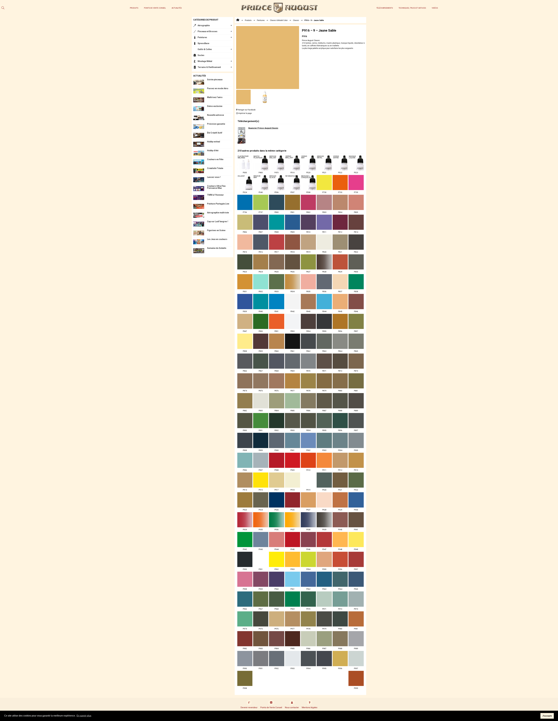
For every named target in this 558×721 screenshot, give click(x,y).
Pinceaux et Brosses (207, 31)
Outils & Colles (205, 49)
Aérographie (204, 25)
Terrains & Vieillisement (209, 67)
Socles (201, 55)
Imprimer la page (245, 113)
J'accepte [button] (547, 716)
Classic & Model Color (279, 20)
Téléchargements (384, 8)
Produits (134, 8)
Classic (296, 20)
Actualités (177, 8)
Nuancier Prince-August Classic (263, 128)
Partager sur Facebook (246, 110)
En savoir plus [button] (84, 715)
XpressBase (203, 43)
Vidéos (435, 8)
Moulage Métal (205, 61)
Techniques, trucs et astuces (412, 8)
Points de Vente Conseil (155, 8)
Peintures (202, 37)
